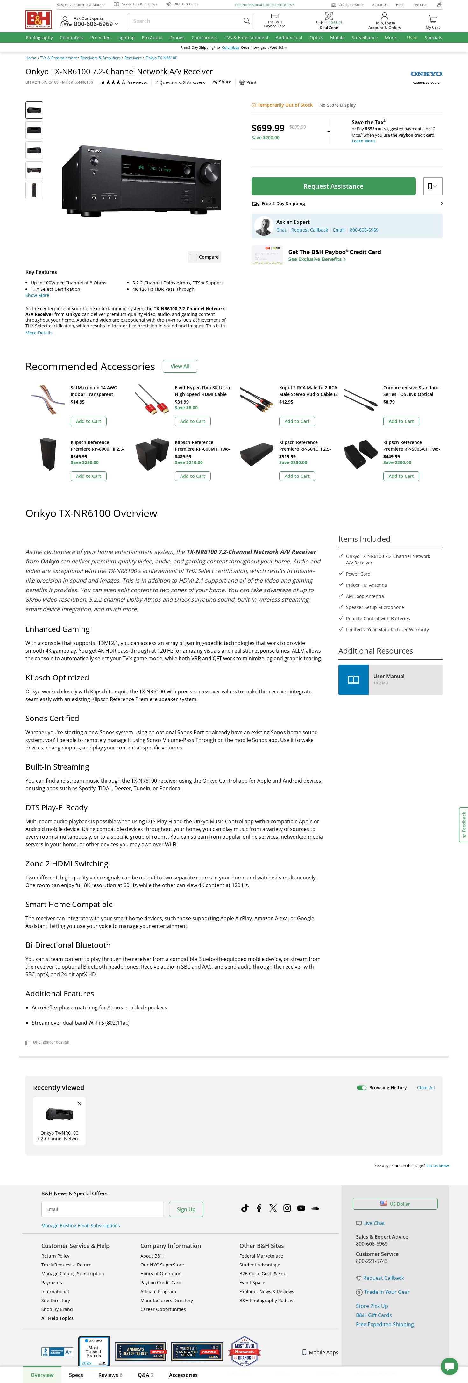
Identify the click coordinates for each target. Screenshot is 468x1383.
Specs (76, 1375)
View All (180, 366)
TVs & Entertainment (58, 58)
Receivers (133, 58)
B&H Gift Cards (374, 1315)
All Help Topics (57, 1318)
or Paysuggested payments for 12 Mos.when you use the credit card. (393, 131)
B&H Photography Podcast (267, 1300)
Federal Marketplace (261, 1256)
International (55, 1291)
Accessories (183, 1375)
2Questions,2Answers (180, 82)
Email (52, 1209)
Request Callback (383, 1277)
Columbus (230, 47)
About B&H (152, 1256)
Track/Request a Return (66, 1265)
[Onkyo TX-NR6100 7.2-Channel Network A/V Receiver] (141, 181)
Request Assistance (333, 186)
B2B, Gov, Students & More (79, 4)
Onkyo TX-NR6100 (161, 58)
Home (30, 58)
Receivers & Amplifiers (101, 58)
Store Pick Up (372, 1305)
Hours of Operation (160, 1274)
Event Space (252, 1282)
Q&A (146, 1375)
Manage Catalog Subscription (72, 1274)
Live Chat (420, 4)
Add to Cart (88, 421)
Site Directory (55, 1300)
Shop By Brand (57, 1309)
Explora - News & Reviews (266, 1291)
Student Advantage (259, 1265)
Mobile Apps (323, 1352)
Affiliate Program (158, 1291)
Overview (42, 1375)
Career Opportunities (163, 1309)
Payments (51, 1282)
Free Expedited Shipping (385, 1324)
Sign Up (186, 1209)
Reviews (110, 1375)
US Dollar (400, 1204)
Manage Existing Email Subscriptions (80, 1225)
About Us (379, 4)
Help (400, 4)
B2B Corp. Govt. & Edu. (263, 1274)
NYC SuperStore (351, 4)
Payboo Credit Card (160, 1282)
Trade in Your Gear (387, 1291)
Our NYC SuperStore (162, 1265)
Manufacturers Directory (166, 1300)
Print (251, 82)
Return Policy (55, 1256)
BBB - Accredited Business (57, 1352)
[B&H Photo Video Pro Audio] (41, 19)
